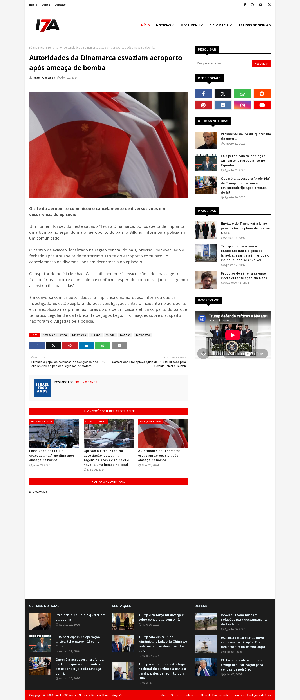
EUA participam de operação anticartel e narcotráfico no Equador (243, 160)
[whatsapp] (242, 93)
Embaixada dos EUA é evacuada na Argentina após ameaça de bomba (52, 455)
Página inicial (37, 47)
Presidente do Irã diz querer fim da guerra (246, 136)
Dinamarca (79, 335)
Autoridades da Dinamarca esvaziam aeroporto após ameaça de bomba (159, 455)
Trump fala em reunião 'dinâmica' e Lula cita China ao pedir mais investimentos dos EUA (162, 644)
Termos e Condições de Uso (251, 695)
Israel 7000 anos (44, 78)
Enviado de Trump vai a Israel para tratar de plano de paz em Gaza (245, 228)
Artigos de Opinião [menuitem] (254, 25)
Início (33, 5)
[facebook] (244, 4)
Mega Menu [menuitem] (190, 25)
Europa (95, 335)
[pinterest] (203, 105)
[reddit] (262, 93)
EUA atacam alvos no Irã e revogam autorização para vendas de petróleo (242, 664)
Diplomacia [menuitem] (219, 25)
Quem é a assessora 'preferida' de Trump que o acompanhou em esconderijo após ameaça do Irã (245, 185)
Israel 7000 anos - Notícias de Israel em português (88, 695)
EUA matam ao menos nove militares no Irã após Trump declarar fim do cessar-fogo (243, 642)
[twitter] (268, 4)
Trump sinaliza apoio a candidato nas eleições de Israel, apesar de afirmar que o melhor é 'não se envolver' (245, 253)
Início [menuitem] (145, 25)
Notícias (125, 335)
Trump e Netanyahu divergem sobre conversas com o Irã (161, 617)
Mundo (110, 335)
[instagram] (252, 4)
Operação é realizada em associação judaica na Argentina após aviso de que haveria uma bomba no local (106, 458)
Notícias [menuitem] (163, 25)
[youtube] (260, 4)
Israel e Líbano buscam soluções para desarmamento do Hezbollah (244, 619)
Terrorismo (55, 47)
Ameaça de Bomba (55, 335)
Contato (60, 5)
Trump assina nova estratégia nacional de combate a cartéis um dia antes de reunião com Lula (162, 671)
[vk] (223, 105)
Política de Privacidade (213, 695)
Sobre (46, 5)
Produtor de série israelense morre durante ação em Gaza (244, 276)
